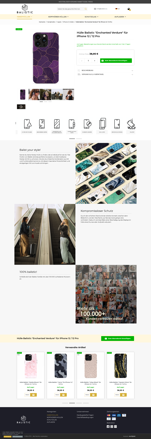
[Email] (115, 426)
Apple (59, 22)
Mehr (27, 395)
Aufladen (119, 17)
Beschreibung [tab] (87, 70)
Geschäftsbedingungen (85, 417)
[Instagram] (111, 426)
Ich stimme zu (7, 436)
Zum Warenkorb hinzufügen (116, 60)
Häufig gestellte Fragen (85, 415)
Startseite (42, 22)
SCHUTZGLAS (90, 17)
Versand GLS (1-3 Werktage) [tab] (92, 74)
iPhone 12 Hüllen (68, 22)
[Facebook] (108, 426)
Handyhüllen (23, 17)
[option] (22, 96)
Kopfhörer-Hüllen (57, 17)
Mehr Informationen (17, 436)
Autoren (125, 436)
